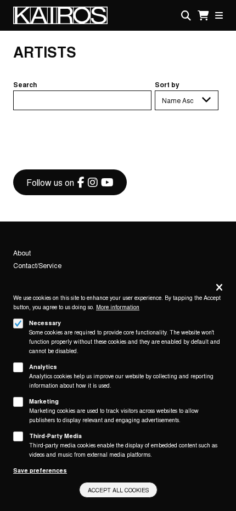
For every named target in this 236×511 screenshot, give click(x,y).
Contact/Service (37, 265)
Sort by (167, 84)
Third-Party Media (55, 435)
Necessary (45, 323)
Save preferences (40, 470)
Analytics (43, 366)
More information (117, 307)
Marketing (44, 401)
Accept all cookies (118, 490)
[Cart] (203, 15)
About (22, 252)
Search (25, 84)
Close (219, 288)
